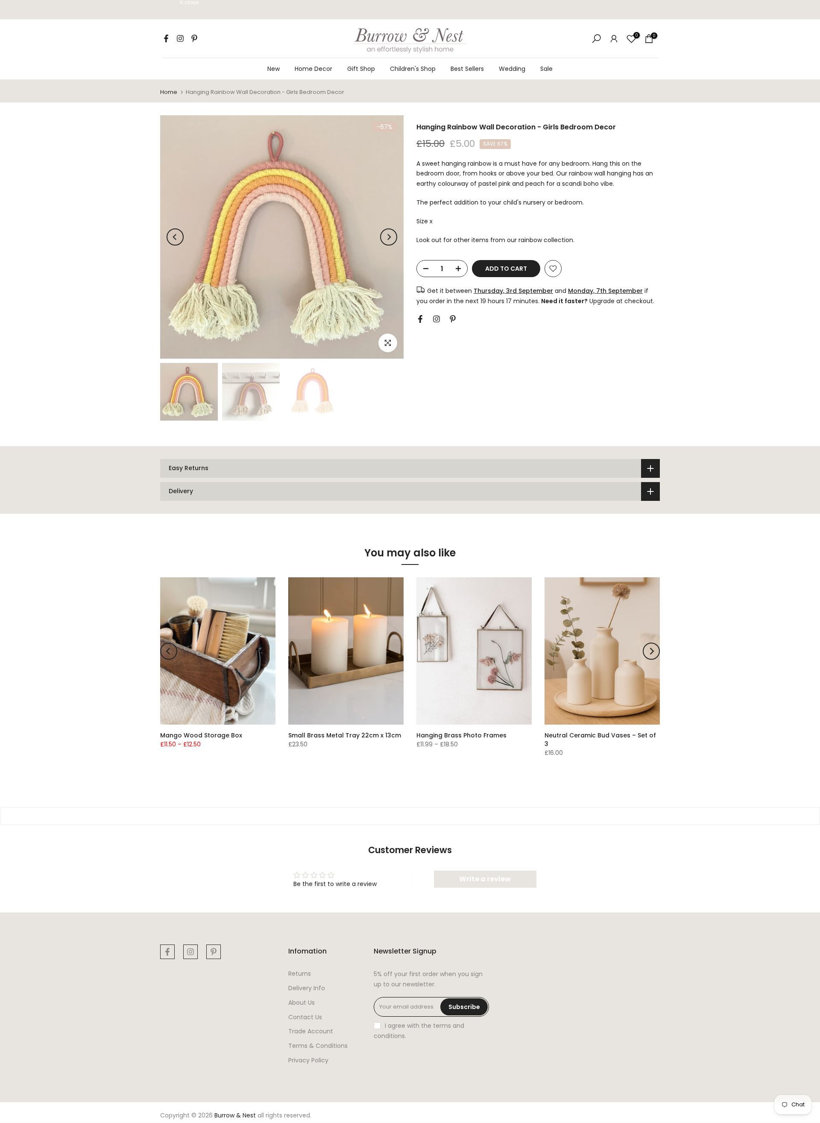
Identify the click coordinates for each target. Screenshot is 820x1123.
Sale (546, 68)
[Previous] (175, 237)
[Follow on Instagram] (180, 38)
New (273, 68)
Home (168, 92)
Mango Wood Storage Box (201, 735)
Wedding (512, 68)
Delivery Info (306, 988)
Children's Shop (413, 68)
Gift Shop (361, 68)
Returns (299, 973)
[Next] (388, 237)
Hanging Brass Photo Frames (461, 735)
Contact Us (305, 1017)
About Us (301, 1002)
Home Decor (313, 68)
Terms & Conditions (318, 1045)
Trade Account (310, 1031)
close (171, 2)
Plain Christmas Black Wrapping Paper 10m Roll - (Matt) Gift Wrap (78, 1086)
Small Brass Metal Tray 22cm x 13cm (344, 735)
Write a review (485, 879)
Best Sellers (467, 68)
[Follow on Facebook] (166, 38)
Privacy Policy (308, 1060)
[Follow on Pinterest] (194, 38)
